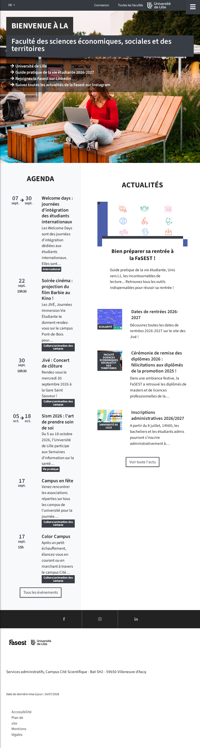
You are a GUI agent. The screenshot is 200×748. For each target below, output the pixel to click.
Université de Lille (31, 66)
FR (10, 5)
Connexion (101, 5)
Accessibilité (21, 712)
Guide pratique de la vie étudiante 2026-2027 (54, 72)
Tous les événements (40, 592)
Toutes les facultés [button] (130, 5)
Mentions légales (18, 731)
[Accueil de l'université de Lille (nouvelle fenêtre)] (159, 5)
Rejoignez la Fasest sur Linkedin (43, 78)
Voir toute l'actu (142, 462)
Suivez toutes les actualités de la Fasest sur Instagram (62, 85)
